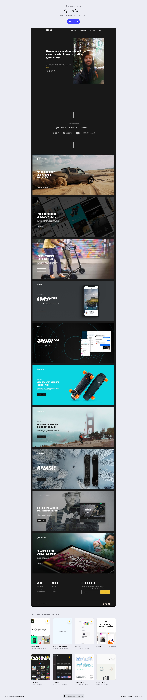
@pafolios (21, 696)
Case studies (71, 696)
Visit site (72, 22)
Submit (80, 696)
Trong (140, 696)
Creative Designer (75, 6)
